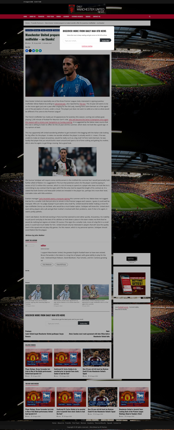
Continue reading (87, 46)
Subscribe (105, 41)
